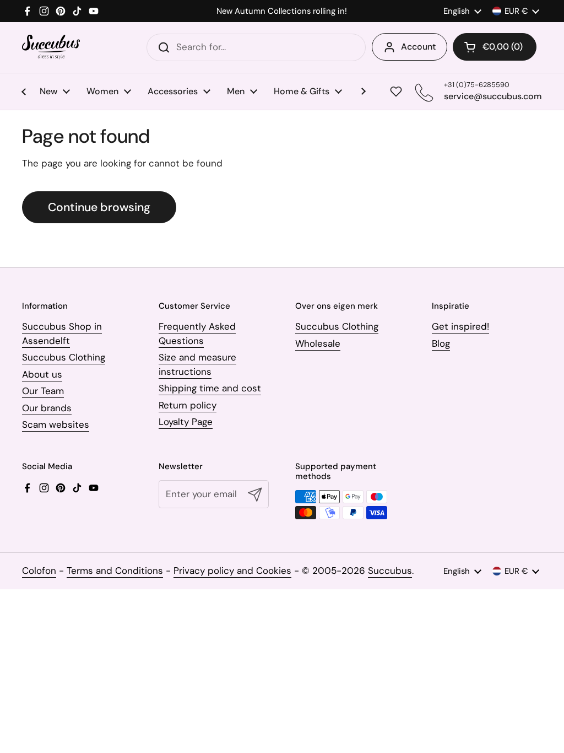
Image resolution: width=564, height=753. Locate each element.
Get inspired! (460, 326)
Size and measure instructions (197, 364)
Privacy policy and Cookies (232, 570)
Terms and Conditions (115, 570)
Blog (441, 343)
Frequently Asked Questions (197, 333)
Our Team (43, 391)
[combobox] (256, 47)
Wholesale (317, 343)
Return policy (187, 405)
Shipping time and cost (210, 388)
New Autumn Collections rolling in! (281, 11)
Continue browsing (99, 207)
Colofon (39, 570)
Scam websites (55, 424)
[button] (494, 47)
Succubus (390, 570)
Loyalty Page (186, 422)
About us (42, 374)
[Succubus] (51, 47)
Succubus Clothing (63, 357)
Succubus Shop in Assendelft (62, 333)
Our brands (47, 408)
